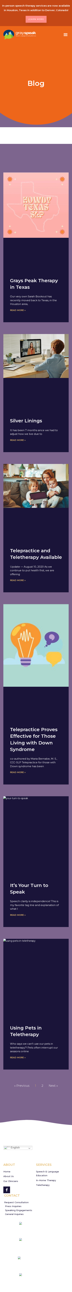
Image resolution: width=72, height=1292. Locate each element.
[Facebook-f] (6, 1189)
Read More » (18, 310)
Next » (53, 1086)
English (15, 1147)
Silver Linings (26, 421)
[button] (65, 34)
